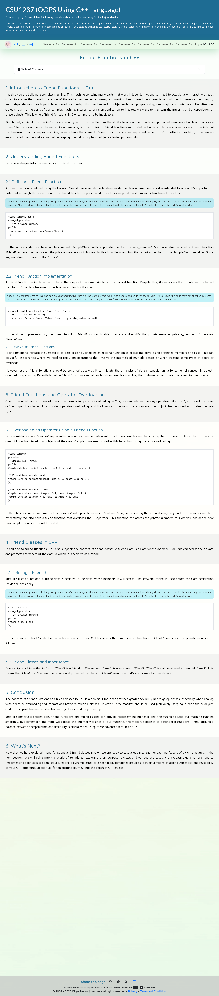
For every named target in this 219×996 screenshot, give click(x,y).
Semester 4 (107, 44)
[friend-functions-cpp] (31, 44)
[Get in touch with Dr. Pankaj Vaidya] (116, 17)
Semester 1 (50, 44)
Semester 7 (164, 44)
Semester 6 (145, 44)
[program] (23, 44)
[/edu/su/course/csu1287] (16, 44)
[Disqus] (109, 833)
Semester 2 (69, 44)
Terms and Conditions (153, 991)
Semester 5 (126, 44)
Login (198, 44)
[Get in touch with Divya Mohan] (42, 17)
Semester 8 (183, 44)
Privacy (132, 991)
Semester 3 (88, 44)
